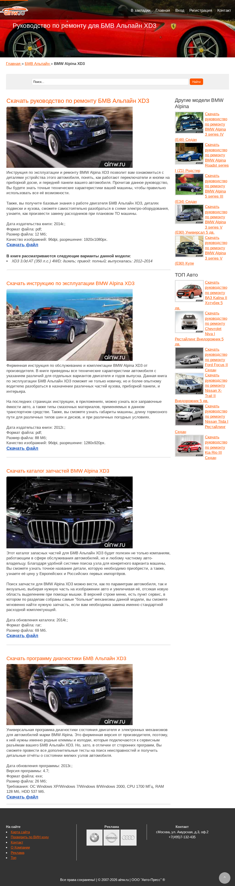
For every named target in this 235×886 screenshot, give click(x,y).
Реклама (17, 853)
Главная (163, 10)
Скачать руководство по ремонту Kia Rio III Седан (216, 447)
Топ (13, 858)
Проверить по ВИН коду (30, 837)
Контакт (224, 10)
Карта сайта (20, 832)
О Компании (20, 847)
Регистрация (200, 10)
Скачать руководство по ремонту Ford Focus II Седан (216, 359)
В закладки (141, 10)
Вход (179, 10)
